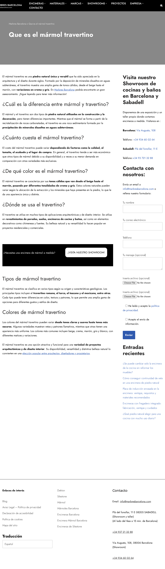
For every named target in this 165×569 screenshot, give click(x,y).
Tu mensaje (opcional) (134, 255)
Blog (4, 501)
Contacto (36, 8)
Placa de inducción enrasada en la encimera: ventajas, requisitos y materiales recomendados (141, 393)
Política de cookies (12, 519)
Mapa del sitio (9, 525)
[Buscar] (161, 5)
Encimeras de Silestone (69, 526)
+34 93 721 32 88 (143, 158)
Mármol (61, 502)
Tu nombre (128, 202)
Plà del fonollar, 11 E (146, 149)
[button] (44, 3)
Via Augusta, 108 (145, 130)
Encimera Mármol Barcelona (72, 520)
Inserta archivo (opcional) (136, 278)
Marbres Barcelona (17, 23)
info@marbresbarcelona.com (138, 189)
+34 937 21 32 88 (122, 532)
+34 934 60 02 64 (144, 139)
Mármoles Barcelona (68, 508)
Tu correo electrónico (134, 220)
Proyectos (118, 3)
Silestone (62, 496)
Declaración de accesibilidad (17, 513)
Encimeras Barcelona (68, 514)
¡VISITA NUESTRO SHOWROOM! (86, 252)
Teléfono (127, 237)
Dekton (61, 490)
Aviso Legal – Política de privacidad (21, 507)
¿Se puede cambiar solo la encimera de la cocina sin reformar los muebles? (142, 368)
